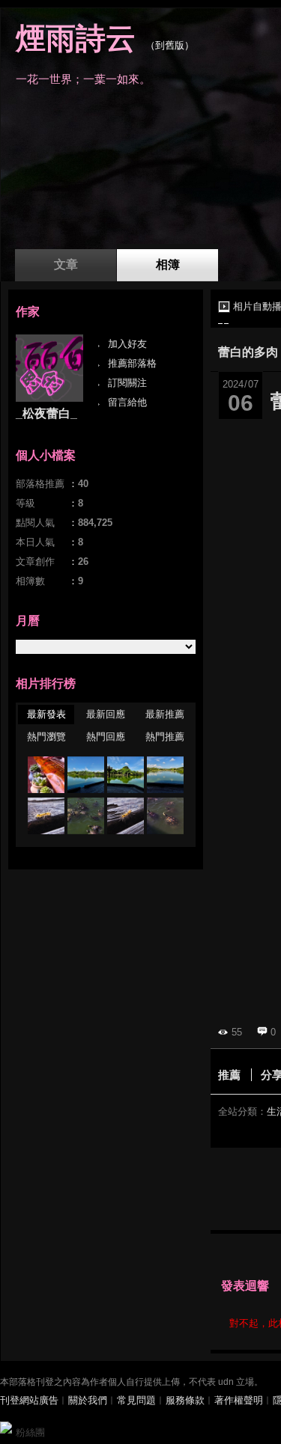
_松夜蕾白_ (46, 413)
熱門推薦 (164, 736)
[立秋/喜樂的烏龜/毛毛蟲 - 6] (125, 774)
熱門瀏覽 (46, 736)
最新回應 (105, 714)
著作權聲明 (238, 1400)
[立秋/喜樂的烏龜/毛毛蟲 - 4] (46, 816)
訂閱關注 (127, 382)
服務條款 (185, 1400)
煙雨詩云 (76, 38)
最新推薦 (164, 714)
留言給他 (127, 402)
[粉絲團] (6, 1428)
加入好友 (127, 343)
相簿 (168, 264)
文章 (66, 264)
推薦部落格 (132, 363)
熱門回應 (105, 736)
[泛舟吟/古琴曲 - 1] (46, 774)
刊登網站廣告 (29, 1400)
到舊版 (169, 45)
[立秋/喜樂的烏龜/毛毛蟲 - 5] (165, 774)
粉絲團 (30, 1432)
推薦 (229, 1074)
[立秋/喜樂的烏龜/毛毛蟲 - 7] (85, 774)
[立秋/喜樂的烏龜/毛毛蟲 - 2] (125, 816)
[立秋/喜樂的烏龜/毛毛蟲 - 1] (165, 816)
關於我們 (87, 1400)
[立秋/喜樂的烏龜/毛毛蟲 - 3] (85, 816)
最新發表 (46, 714)
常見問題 (136, 1400)
